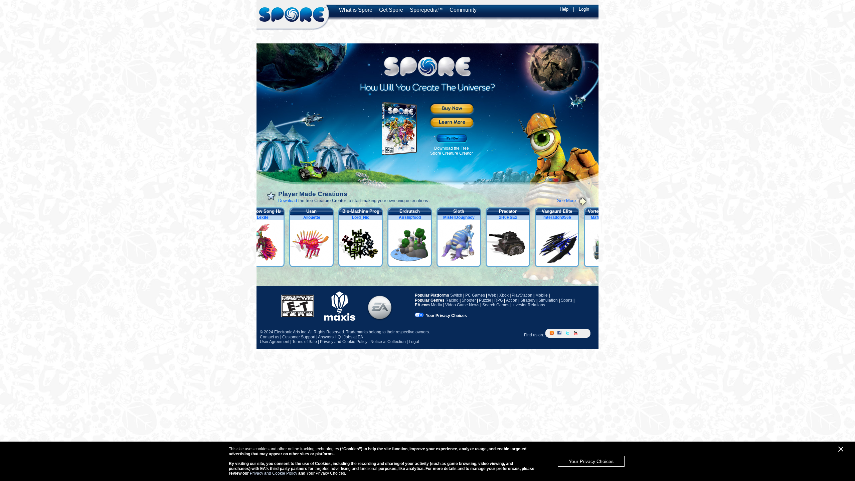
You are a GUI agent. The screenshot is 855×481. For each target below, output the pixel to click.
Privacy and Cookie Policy (273, 473)
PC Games (475, 295)
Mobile (541, 295)
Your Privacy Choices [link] (446, 315)
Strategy (527, 300)
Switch (456, 295)
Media (436, 305)
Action (511, 300)
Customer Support (298, 337)
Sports (566, 300)
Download (287, 200)
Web (492, 295)
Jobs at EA (353, 337)
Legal (414, 341)
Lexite (267, 217)
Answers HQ (329, 337)
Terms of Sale (304, 341)
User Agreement (274, 341)
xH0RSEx (512, 217)
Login (584, 9)
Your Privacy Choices (591, 461)
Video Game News (462, 305)
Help (564, 9)
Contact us (269, 337)
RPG (498, 300)
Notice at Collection (388, 341)
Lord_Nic (364, 217)
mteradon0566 (561, 217)
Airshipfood (414, 217)
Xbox (504, 295)
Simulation (548, 300)
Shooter (469, 300)
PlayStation (522, 295)
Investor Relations (528, 305)
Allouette (315, 217)
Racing (452, 300)
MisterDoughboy (463, 217)
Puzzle (485, 300)
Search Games (495, 305)
